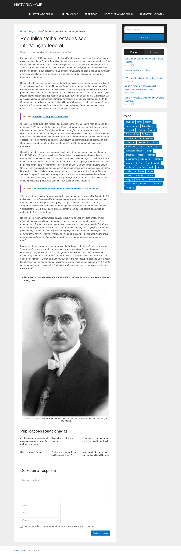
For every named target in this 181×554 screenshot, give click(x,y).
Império (141, 155)
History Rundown (151, 14)
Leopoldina (145, 159)
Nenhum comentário (62, 52)
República (140, 179)
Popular (134, 52)
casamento (142, 130)
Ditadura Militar (146, 138)
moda (151, 167)
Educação (71, 14)
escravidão (143, 142)
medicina (130, 167)
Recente (154, 52)
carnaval (130, 130)
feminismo (130, 147)
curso (152, 130)
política (129, 175)
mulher (129, 171)
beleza (148, 122)
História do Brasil (42, 14)
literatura (157, 159)
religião (129, 179)
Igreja (149, 151)
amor (139, 122)
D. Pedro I (146, 134)
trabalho (157, 184)
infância (151, 155)
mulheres (139, 171)
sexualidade (131, 184)
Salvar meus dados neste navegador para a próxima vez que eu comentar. (59, 526)
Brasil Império (148, 126)
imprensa (130, 155)
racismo (150, 175)
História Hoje (28, 5)
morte (159, 167)
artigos (92, 14)
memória (141, 167)
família (154, 142)
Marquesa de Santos (135, 163)
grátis (158, 147)
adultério (130, 122)
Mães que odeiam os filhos (137, 70)
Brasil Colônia (132, 126)
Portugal (140, 175)
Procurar (144, 37)
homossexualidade (135, 151)
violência (130, 188)
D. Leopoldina (132, 134)
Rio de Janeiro (155, 179)
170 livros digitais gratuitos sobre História (143, 78)
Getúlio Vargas (145, 147)
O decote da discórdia (30, 452)
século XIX (145, 184)
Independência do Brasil (119, 14)
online (150, 171)
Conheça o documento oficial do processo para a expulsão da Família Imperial (34, 441)
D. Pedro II (131, 138)
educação (130, 142)
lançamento (131, 159)
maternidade (154, 163)
